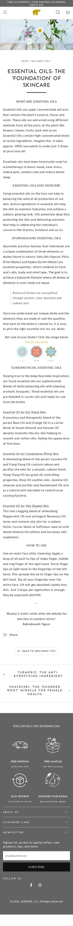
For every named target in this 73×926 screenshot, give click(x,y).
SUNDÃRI (26, 901)
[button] (58, 12)
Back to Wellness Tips (39, 651)
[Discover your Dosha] (36, 351)
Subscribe (36, 866)
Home (24, 61)
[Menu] (5, 12)
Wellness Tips (40, 61)
